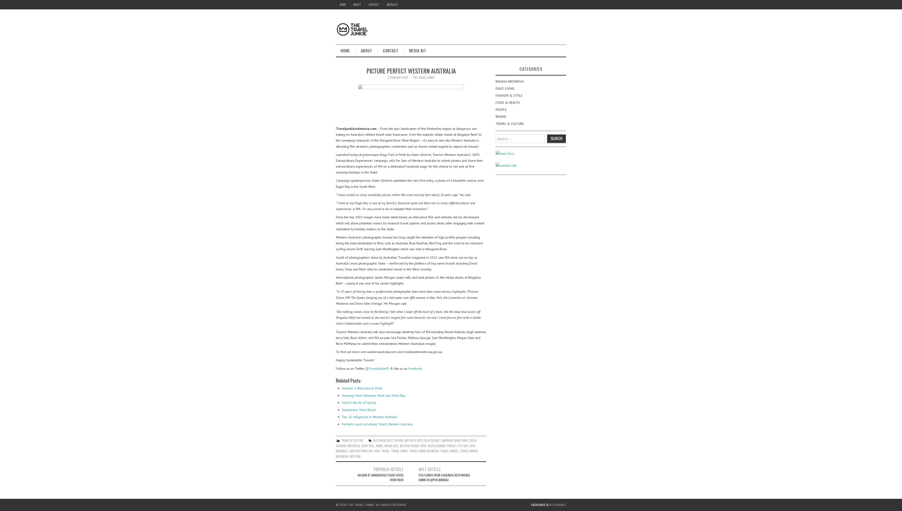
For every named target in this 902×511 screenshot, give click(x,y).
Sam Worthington (360, 451)
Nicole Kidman (436, 446)
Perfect (452, 446)
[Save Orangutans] (505, 153)
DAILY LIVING (505, 88)
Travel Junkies (449, 451)
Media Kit (392, 4)
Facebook (415, 368)
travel (385, 451)
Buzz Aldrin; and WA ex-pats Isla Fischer (413, 440)
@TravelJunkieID (377, 368)
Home (343, 4)
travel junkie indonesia (424, 451)
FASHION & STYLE (509, 95)
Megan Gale (391, 446)
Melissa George (409, 446)
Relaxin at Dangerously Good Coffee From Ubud (381, 477)
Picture (463, 446)
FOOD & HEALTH (508, 102)
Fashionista (540, 505)
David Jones (461, 440)
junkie (379, 446)
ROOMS (501, 117)
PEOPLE (501, 110)
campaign (446, 440)
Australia (379, 440)
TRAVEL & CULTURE (352, 440)
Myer (423, 446)
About (357, 4)
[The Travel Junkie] (352, 29)
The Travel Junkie (424, 77)
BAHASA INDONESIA (510, 81)
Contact (374, 4)
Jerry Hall (367, 446)
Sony (377, 451)
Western (355, 456)
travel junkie (399, 451)
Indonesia (354, 446)
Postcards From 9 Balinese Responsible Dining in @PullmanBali (444, 477)
